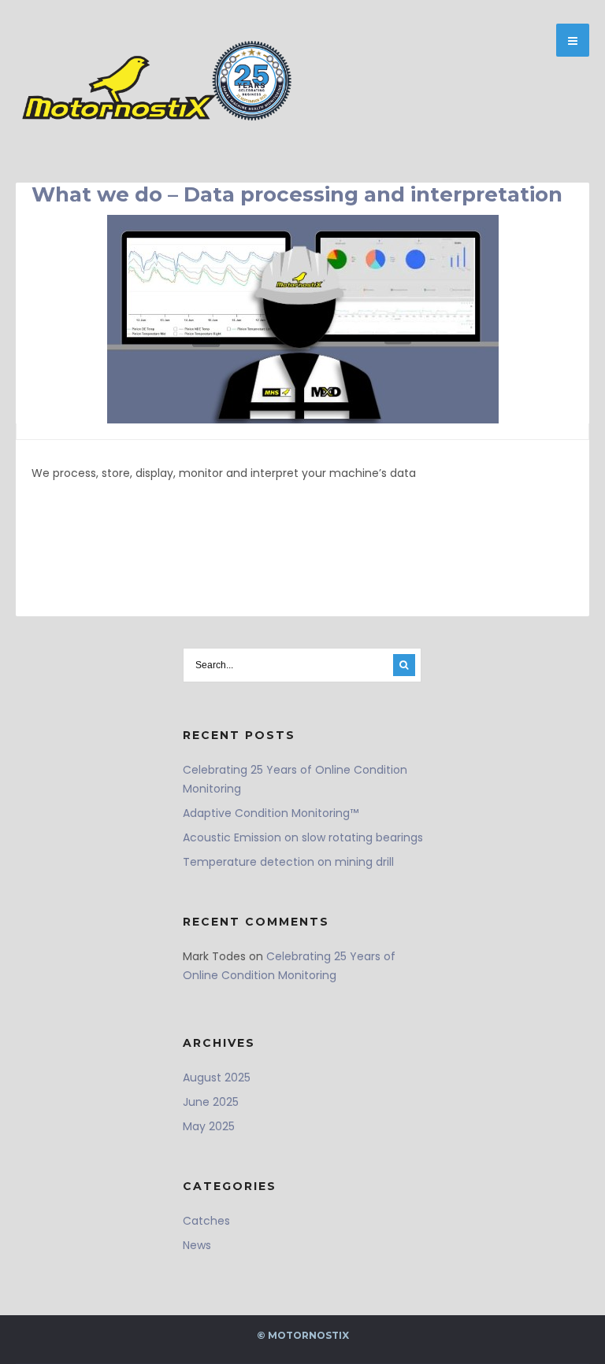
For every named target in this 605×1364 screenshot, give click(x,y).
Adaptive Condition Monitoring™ (270, 813)
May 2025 (209, 1126)
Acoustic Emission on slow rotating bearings (303, 837)
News (197, 1245)
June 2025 (211, 1102)
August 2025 (217, 1077)
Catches (206, 1221)
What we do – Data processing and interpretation (297, 194)
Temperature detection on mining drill (288, 862)
